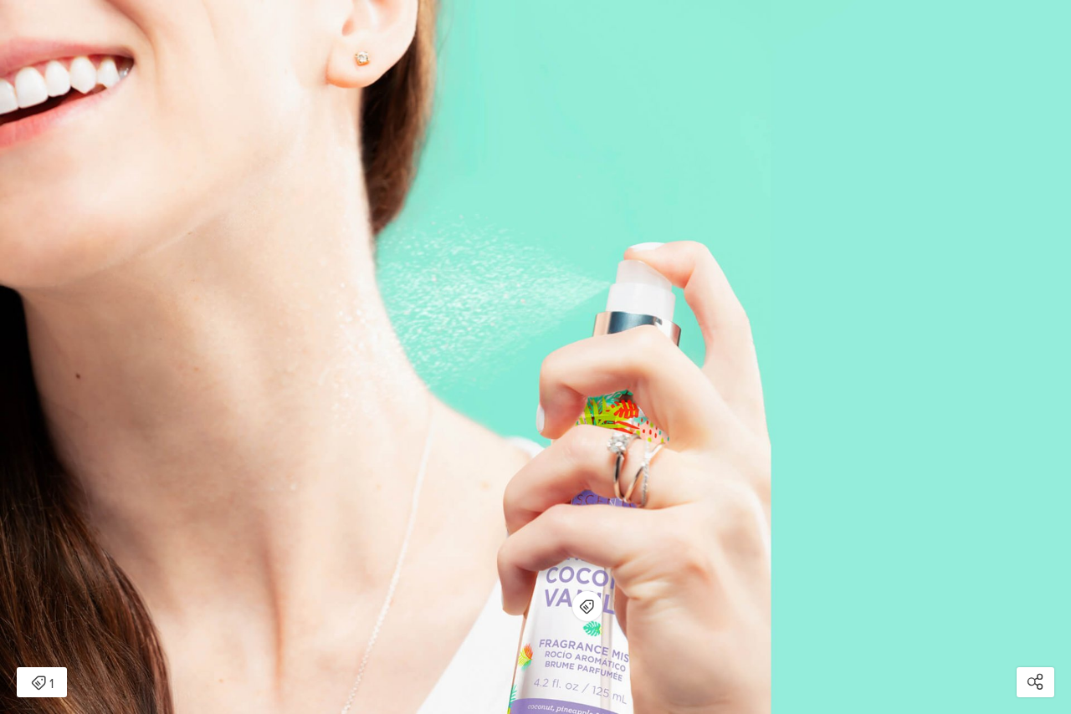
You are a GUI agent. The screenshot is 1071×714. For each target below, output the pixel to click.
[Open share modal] (1035, 682)
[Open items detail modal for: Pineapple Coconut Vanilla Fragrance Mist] (587, 606)
